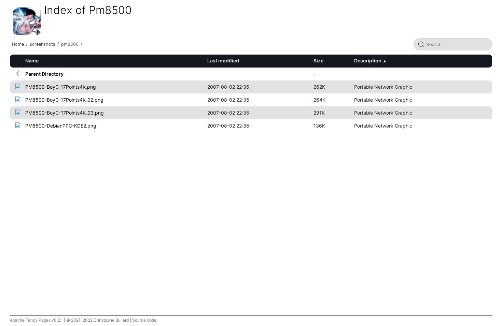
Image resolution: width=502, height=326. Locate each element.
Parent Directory (44, 74)
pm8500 (70, 44)
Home (18, 44)
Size (318, 60)
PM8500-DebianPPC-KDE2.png (60, 126)
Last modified (223, 60)
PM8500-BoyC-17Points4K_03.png (64, 113)
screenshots (42, 44)
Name (32, 60)
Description (367, 60)
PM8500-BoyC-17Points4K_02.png (64, 100)
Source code (144, 320)
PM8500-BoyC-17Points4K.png (60, 87)
